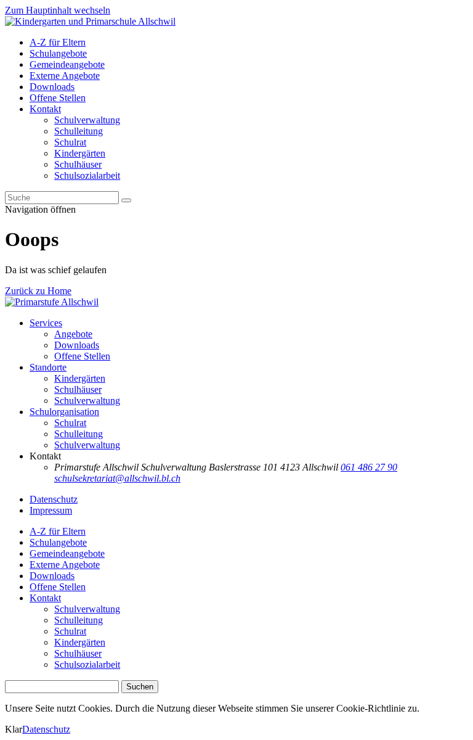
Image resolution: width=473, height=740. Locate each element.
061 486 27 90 (369, 467)
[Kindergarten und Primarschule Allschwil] (90, 21)
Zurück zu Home (38, 291)
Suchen (139, 686)
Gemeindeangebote (67, 64)
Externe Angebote (65, 75)
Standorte (48, 367)
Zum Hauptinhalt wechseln (57, 10)
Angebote (73, 334)
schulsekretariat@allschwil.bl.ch (117, 478)
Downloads (52, 86)
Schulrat (70, 142)
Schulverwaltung (87, 120)
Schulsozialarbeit (87, 175)
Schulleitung (78, 131)
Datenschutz (54, 499)
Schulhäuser (78, 164)
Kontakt (45, 109)
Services (46, 323)
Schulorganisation (64, 411)
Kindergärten (79, 153)
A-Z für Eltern (58, 42)
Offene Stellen (58, 97)
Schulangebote (58, 53)
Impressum (51, 510)
